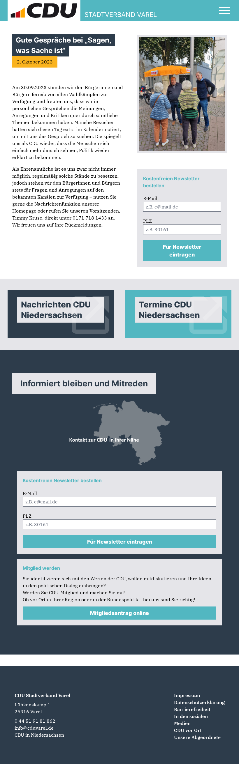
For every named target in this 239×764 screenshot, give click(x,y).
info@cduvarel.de (34, 728)
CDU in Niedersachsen (39, 735)
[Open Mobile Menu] (224, 10)
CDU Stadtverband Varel (42, 695)
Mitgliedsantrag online (119, 613)
